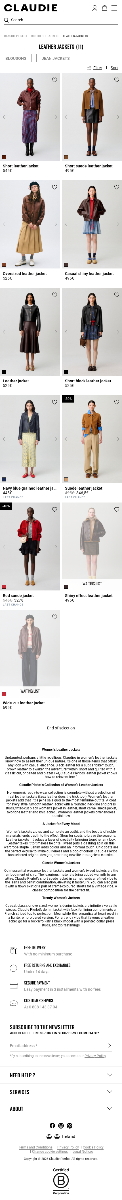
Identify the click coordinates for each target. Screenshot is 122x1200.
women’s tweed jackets (89, 871)
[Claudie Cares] (61, 1181)
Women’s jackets (19, 832)
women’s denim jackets (66, 906)
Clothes (37, 36)
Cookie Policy (93, 1147)
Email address (22, 1045)
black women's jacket (46, 808)
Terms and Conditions (35, 1147)
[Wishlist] (54, 80)
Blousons (15, 58)
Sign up (109, 1045)
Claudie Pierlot (15, 36)
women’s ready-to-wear (29, 793)
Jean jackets (56, 58)
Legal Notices (82, 1152)
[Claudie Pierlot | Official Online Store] (30, 7)
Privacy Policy (67, 1147)
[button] (94, 7)
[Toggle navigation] (114, 8)
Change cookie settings (50, 1152)
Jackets (53, 36)
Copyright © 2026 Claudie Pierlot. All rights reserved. (61, 1159)
